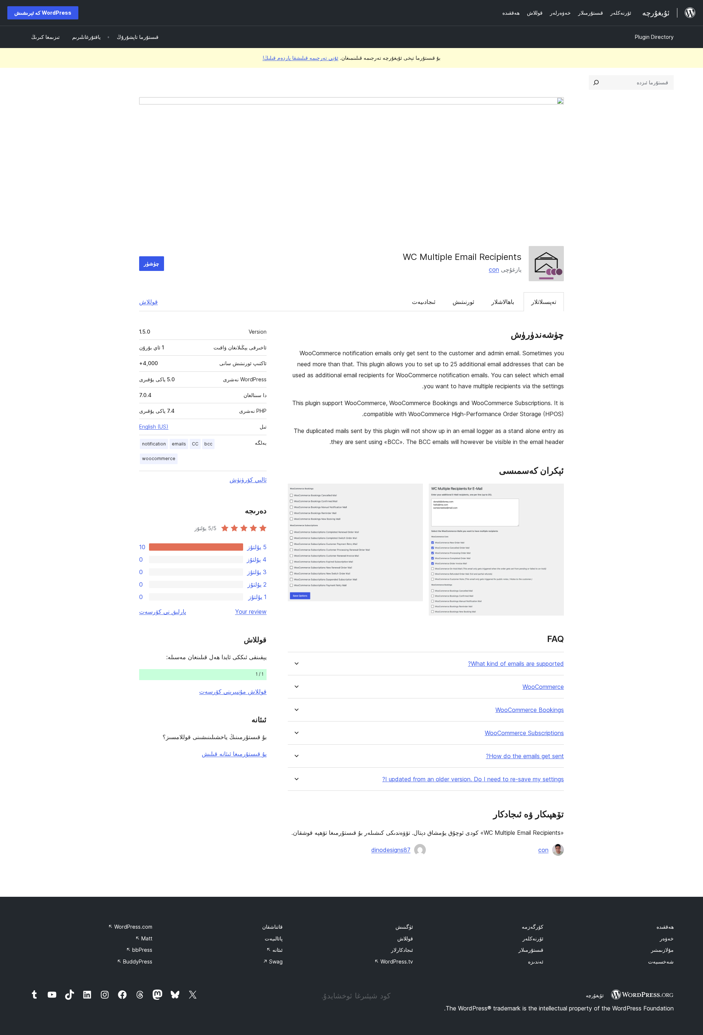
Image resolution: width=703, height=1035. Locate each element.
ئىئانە (274, 950)
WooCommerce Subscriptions (524, 733)
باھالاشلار (502, 301)
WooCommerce (543, 686)
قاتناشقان (272, 927)
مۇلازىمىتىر (662, 950)
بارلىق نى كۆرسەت (162, 611)
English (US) (153, 426)
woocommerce (158, 458)
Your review (251, 611)
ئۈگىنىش (404, 927)
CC (195, 444)
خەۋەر (667, 938)
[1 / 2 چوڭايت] (554, 493)
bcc (208, 444)
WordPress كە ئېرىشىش (42, 13)
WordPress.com (130, 927)
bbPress (139, 950)
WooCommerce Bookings (529, 709)
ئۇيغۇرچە (595, 995)
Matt (143, 938)
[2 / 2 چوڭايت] (413, 493)
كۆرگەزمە (532, 927)
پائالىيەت (274, 938)
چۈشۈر (151, 263)
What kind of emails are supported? (516, 663)
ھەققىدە (665, 927)
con (494, 269)
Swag (273, 961)
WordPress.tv (393, 961)
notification (154, 444)
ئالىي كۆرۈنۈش (248, 479)
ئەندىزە (535, 961)
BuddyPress (134, 961)
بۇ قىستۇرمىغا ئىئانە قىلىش (234, 753)
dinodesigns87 (390, 850)
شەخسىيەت (661, 961)
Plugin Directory (654, 37)
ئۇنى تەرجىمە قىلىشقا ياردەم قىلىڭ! (300, 58)
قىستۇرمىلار (530, 950)
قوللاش (148, 301)
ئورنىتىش (463, 301)
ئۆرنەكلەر (532, 938)
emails (179, 444)
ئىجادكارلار (402, 950)
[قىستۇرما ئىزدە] (596, 82)
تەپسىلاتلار (543, 301)
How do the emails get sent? (525, 756)
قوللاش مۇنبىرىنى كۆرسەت (233, 691)
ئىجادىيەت (423, 301)
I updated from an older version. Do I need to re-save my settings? (473, 779)
